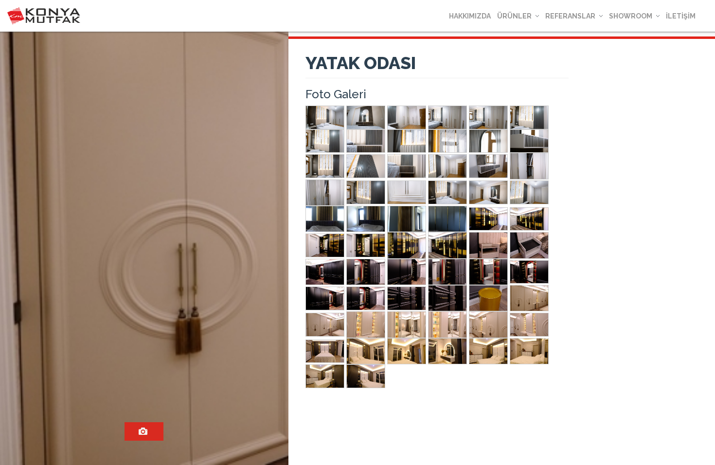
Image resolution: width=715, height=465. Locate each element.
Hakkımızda (470, 16)
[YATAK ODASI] (144, 431)
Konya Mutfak (43, 15)
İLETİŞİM (681, 16)
